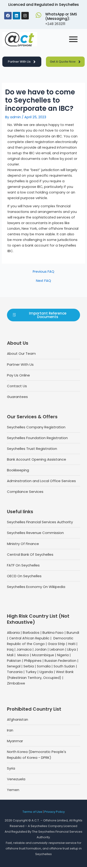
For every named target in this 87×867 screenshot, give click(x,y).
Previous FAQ (43, 271)
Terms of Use (32, 812)
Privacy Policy (54, 812)
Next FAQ (43, 281)
